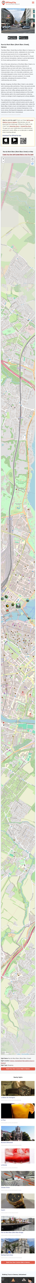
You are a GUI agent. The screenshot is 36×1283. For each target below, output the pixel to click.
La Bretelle (4, 1165)
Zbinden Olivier (5, 1188)
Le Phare (3, 1120)
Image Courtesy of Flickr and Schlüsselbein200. (11, 1100)
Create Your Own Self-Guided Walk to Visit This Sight (18, 155)
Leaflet (18, 1054)
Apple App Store (14, 126)
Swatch (3, 1210)
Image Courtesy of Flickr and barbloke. (9, 1123)
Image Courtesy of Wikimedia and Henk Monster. (11, 1258)
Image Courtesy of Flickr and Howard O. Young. (11, 1190)
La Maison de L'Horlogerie (8, 1098)
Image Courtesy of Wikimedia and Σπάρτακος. (11, 1235)
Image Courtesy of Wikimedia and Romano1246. (11, 1145)
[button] (18, 606)
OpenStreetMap (25, 1054)
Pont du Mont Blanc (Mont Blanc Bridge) (12, 1233)
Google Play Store (26, 126)
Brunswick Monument (7, 1143)
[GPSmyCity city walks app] (11, 3)
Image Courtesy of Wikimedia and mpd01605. (11, 114)
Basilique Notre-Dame (7, 1255)
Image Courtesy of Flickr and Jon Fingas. (9, 1213)
